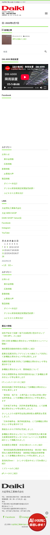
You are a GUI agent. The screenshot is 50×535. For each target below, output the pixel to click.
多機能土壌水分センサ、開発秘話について (20, 369)
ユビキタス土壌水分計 (13, 193)
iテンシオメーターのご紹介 (14, 382)
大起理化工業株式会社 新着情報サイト (24, 524)
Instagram (6, 228)
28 (3, 256)
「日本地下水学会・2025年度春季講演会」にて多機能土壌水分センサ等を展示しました (24, 407)
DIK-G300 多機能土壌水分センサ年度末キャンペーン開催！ (25, 342)
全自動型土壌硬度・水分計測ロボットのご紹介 (22, 445)
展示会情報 (9, 159)
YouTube (6, 233)
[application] (25, 77)
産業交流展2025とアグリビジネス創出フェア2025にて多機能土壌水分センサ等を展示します (24, 355)
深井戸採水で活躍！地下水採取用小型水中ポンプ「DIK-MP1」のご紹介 (23, 334)
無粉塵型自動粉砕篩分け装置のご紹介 (18, 349)
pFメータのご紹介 (10, 473)
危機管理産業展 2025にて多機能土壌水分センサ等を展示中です (24, 362)
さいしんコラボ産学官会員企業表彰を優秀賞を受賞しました (24, 415)
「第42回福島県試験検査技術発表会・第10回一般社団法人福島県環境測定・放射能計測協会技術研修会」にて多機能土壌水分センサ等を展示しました (24, 453)
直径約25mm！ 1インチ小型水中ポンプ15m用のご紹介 (24, 462)
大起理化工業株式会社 (11, 208)
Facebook (6, 223)
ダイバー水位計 (10, 183)
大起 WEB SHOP (9, 213)
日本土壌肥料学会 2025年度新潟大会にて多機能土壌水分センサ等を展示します (24, 375)
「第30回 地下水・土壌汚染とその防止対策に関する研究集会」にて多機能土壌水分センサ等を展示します (24, 398)
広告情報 (8, 164)
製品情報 (6, 179)
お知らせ (6, 154)
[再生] (5, 87)
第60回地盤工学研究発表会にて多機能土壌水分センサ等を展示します (24, 388)
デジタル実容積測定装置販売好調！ (19, 188)
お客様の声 (9, 174)
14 (3, 250)
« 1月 (4, 265)
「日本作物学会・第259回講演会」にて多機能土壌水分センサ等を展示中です (25, 422)
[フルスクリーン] (45, 87)
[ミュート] (41, 87)
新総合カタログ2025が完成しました (17, 429)
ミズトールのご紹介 (10, 468)
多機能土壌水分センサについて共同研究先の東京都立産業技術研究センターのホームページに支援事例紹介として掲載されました (24, 437)
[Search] (45, 52)
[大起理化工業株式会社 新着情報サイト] (13, 7)
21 (3, 253)
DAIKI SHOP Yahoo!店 (11, 218)
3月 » (10, 265)
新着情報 (6, 169)
